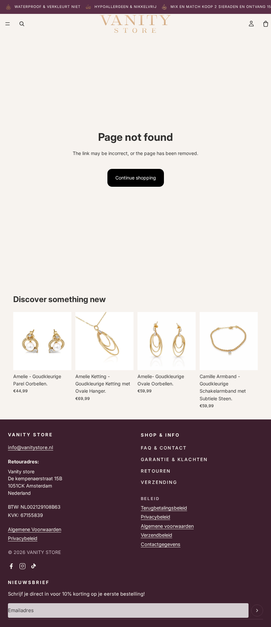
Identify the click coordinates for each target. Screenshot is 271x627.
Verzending (159, 482)
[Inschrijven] (257, 610)
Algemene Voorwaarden (34, 529)
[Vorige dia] (20, 341)
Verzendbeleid (156, 535)
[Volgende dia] (64, 341)
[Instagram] (22, 566)
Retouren (156, 471)
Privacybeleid (22, 538)
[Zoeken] (22, 24)
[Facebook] (11, 566)
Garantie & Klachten (174, 459)
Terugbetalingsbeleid (164, 508)
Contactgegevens (160, 544)
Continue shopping (135, 177)
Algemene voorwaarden (167, 526)
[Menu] (7, 23)
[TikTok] (33, 566)
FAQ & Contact (164, 448)
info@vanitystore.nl (30, 448)
